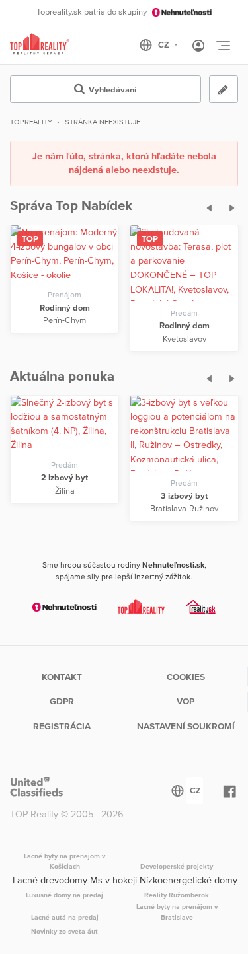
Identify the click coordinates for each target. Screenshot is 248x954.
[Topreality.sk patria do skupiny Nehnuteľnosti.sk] (64, 606)
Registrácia (62, 726)
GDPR (62, 701)
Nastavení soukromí (186, 726)
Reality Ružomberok (176, 895)
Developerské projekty (176, 866)
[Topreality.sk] (39, 44)
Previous (205, 206)
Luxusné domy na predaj (64, 895)
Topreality (31, 122)
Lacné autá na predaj (65, 917)
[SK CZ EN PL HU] (164, 45)
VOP (185, 701)
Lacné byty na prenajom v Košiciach (64, 861)
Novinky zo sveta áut (64, 931)
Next (228, 206)
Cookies (186, 676)
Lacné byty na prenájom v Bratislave (177, 911)
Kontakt (62, 676)
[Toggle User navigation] (198, 46)
